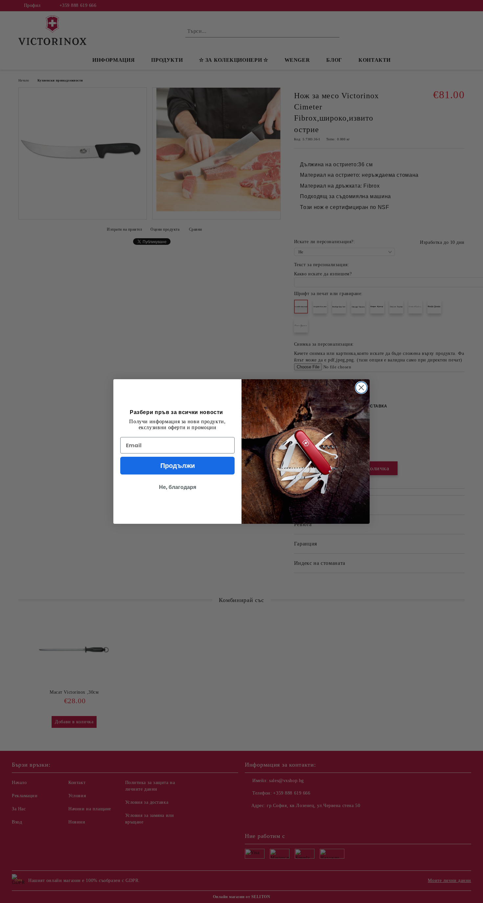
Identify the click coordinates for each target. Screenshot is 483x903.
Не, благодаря (177, 487)
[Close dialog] (361, 387)
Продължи (177, 465)
